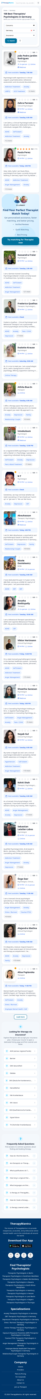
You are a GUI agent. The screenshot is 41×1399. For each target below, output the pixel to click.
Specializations (20, 1309)
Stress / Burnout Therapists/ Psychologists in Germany (20, 1323)
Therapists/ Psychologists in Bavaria (20, 1282)
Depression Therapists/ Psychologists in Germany (20, 1319)
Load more (20, 1017)
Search (12, 41)
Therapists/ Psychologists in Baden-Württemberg (21, 1279)
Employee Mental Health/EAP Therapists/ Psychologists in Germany (21, 1349)
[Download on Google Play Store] (14, 1245)
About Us (20, 1380)
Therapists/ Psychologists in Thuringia (20, 1303)
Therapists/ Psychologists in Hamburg (20, 1290)
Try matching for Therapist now (20, 241)
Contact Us (20, 1383)
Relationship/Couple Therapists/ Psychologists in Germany (20, 1355)
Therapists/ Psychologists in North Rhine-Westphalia (20, 1286)
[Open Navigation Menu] (38, 3)
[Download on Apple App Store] (26, 1245)
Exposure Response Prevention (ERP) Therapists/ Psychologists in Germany (20, 1334)
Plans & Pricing (20, 1374)
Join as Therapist (20, 1387)
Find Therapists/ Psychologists (20, 1266)
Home (5, 10)
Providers (20, 1370)
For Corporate (21, 1377)
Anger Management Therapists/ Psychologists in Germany (20, 1344)
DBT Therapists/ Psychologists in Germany (20, 1316)
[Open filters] (20, 40)
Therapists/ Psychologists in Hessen (20, 1293)
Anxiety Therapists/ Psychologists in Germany (20, 1313)
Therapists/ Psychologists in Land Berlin (20, 1296)
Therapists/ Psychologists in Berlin (20, 1273)
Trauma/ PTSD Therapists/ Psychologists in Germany (20, 1339)
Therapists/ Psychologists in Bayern (21, 1299)
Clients (20, 1367)
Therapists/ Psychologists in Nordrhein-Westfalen (20, 1276)
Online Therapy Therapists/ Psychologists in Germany (20, 1329)
